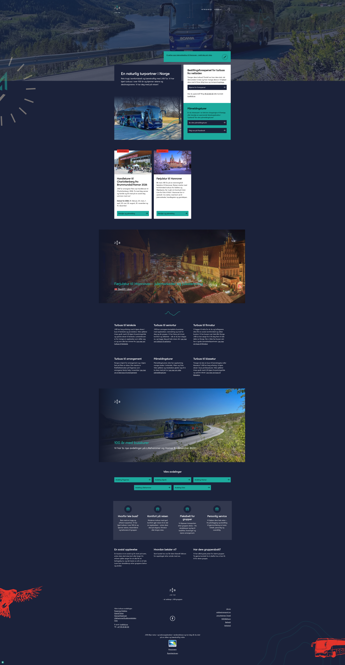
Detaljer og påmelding (126, 213)
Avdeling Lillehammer (143, 488)
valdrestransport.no (223, 612)
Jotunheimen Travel (223, 616)
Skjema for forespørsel (197, 87)
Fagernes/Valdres (120, 611)
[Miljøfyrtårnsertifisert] (172, 643)
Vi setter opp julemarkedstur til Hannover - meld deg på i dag (189, 55)
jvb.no (228, 609)
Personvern (172, 649)
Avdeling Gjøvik (160, 480)
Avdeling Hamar (201, 480)
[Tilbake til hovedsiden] (117, 9)
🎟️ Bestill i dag (123, 289)
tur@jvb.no (217, 9)
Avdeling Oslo (180, 488)
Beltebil (228, 622)
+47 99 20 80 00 (206, 9)
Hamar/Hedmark (120, 616)
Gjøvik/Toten (119, 613)
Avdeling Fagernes (122, 480)
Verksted (227, 626)
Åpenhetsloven (172, 653)
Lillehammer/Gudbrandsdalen (125, 618)
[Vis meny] (229, 9)
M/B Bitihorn (226, 619)
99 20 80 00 (209, 94)
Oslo (116, 621)
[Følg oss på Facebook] (172, 618)
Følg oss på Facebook (197, 130)
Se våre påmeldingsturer (198, 123)
